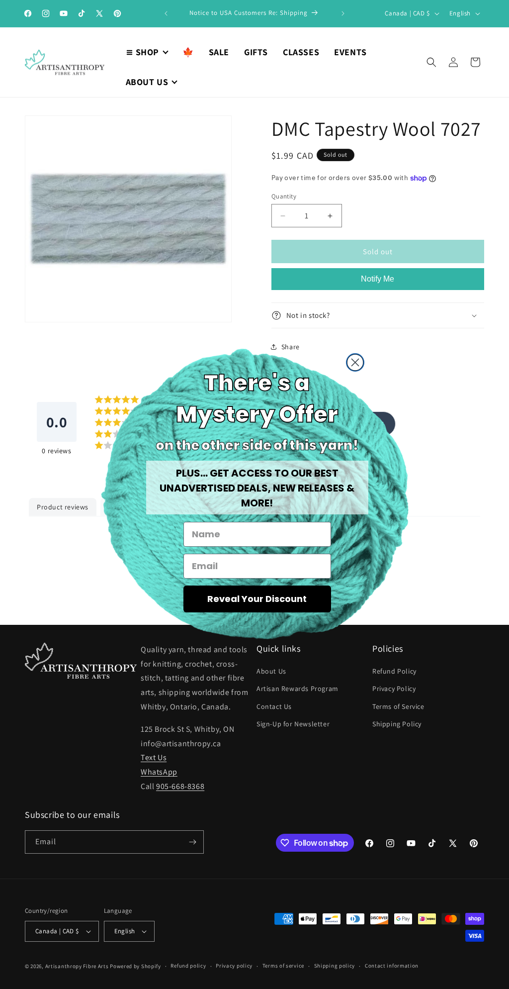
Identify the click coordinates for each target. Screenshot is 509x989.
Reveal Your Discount (257, 599)
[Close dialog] (355, 362)
